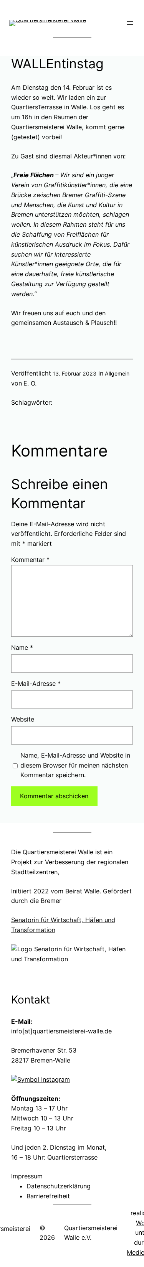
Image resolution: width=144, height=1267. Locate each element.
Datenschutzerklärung (58, 1186)
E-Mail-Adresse (36, 683)
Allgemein (117, 373)
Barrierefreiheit (48, 1196)
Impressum (27, 1176)
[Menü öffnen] (130, 23)
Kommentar (30, 559)
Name (22, 647)
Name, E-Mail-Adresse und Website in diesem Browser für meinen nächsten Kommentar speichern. (75, 765)
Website (22, 719)
